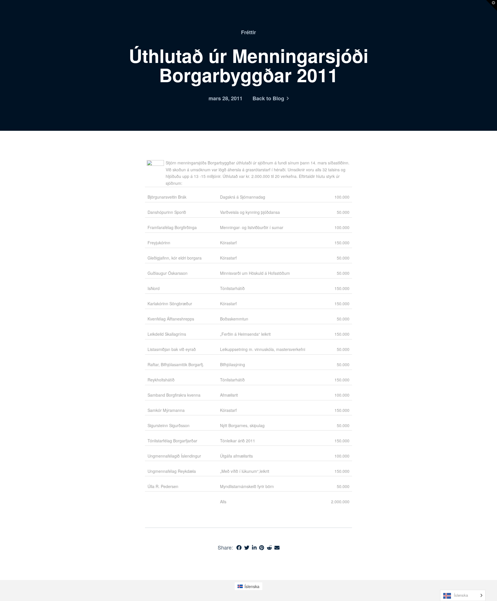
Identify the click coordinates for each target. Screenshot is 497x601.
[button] (491, 5)
